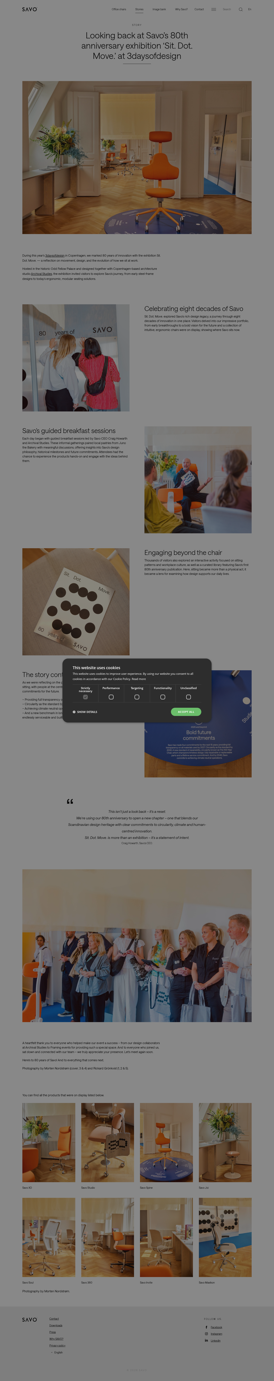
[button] (85, 712)
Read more (139, 679)
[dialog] (137, 691)
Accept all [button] (186, 712)
